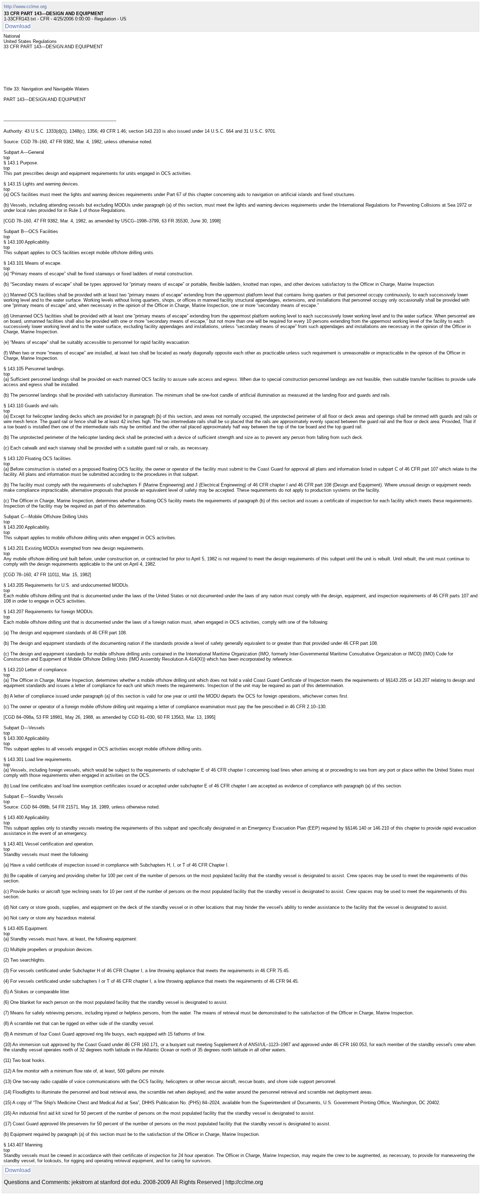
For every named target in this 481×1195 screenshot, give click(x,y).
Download (18, 26)
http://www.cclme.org (25, 6)
